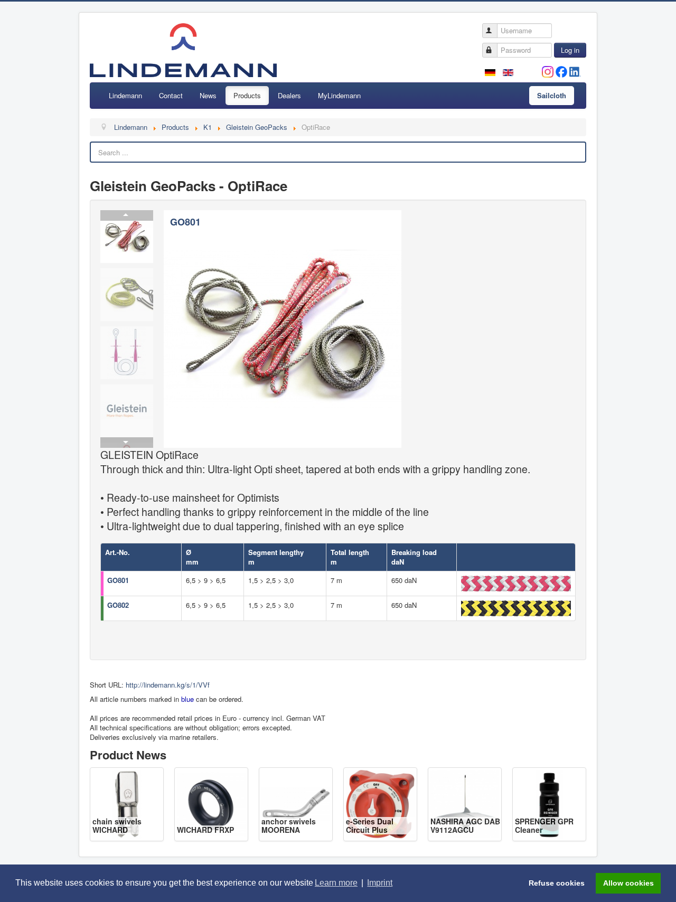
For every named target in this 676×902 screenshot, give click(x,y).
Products (247, 95)
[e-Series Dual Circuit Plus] (380, 803)
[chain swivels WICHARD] (126, 803)
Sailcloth (551, 95)
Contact (171, 95)
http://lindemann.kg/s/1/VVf (168, 685)
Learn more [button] (336, 882)
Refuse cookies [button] (557, 883)
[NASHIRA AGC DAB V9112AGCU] (464, 803)
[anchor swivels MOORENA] (295, 803)
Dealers (289, 95)
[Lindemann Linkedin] (575, 70)
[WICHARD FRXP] (211, 803)
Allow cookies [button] (628, 883)
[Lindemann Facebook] (561, 70)
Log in (570, 50)
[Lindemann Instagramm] (547, 70)
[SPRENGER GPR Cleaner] (549, 803)
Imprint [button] (379, 882)
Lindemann (125, 95)
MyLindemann (339, 95)
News (208, 95)
